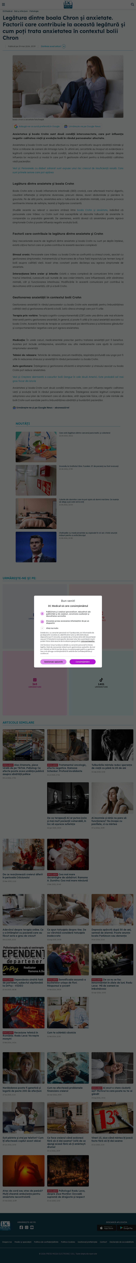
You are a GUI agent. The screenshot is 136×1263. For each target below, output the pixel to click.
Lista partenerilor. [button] (88, 641)
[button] (68, 628)
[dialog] (68, 632)
